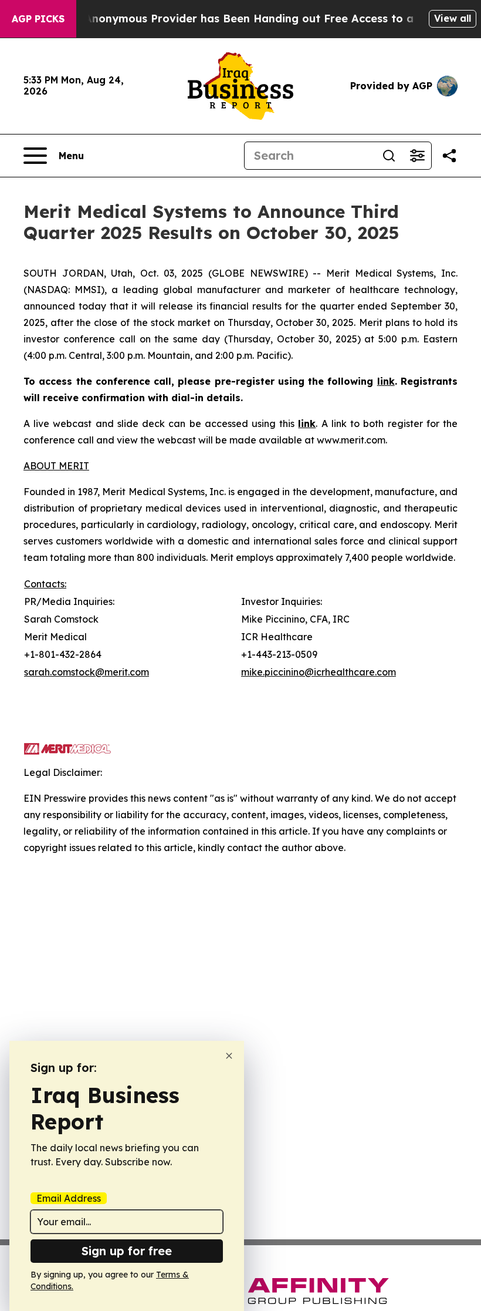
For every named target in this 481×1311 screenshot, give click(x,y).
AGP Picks (38, 19)
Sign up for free (127, 1250)
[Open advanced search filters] (417, 155)
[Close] (229, 1055)
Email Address (68, 1198)
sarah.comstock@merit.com (86, 672)
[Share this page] (449, 155)
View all (452, 18)
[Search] (389, 155)
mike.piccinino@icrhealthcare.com (318, 672)
